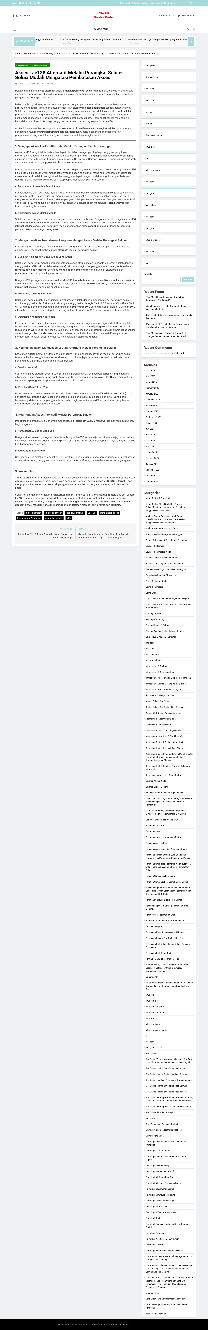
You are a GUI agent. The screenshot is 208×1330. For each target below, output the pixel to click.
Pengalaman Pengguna (29, 518)
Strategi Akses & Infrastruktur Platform (164, 1130)
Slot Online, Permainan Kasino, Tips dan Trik (166, 1091)
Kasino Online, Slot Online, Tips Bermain (164, 707)
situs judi (150, 995)
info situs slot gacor (155, 660)
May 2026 (150, 370)
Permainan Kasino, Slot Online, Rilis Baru (165, 938)
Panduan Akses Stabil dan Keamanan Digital (166, 849)
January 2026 (152, 394)
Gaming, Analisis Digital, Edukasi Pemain (165, 631)
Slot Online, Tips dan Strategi (159, 1112)
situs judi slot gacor (155, 1006)
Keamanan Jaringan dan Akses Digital (163, 775)
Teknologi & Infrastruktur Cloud (160, 1177)
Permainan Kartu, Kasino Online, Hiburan (165, 932)
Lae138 (91, 512)
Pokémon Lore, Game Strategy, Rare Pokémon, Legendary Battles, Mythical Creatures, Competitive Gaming (167, 967)
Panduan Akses (153, 831)
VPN (69, 518)
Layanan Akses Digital (156, 781)
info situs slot (152, 654)
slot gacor (150, 88)
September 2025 (153, 417)
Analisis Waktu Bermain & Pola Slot (162, 528)
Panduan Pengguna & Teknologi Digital (164, 900)
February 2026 (152, 388)
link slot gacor (152, 77)
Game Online (152, 593)
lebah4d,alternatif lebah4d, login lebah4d (164, 792)
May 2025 (150, 440)
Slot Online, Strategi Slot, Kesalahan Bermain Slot (169, 1106)
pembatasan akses (109, 512)
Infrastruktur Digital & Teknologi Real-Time (166, 684)
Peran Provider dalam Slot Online (161, 915)
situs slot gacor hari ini (156, 1030)
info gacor (150, 643)
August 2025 (151, 423)
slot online (151, 205)
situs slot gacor (153, 170)
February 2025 (152, 458)
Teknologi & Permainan (156, 1206)
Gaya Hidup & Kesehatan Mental (161, 637)
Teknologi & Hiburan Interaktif (160, 1171)
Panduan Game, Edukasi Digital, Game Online (167, 882)
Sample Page (101, 29)
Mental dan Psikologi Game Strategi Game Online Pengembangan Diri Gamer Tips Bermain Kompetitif (169, 801)
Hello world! (180, 353)
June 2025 (150, 434)
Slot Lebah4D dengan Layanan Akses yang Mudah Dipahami (58, 39)
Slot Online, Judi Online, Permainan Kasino (166, 1068)
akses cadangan (54, 512)
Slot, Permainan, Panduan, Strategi (162, 1124)
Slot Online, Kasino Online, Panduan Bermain (166, 1074)
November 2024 (153, 475)
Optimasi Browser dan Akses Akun (162, 820)
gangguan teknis (75, 512)
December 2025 (153, 399)
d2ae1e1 (21, 83)
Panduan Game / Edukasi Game (160, 876)
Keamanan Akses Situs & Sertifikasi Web (165, 736)
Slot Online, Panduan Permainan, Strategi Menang (169, 1080)
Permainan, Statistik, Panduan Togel (162, 959)
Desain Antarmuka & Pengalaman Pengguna (166, 540)
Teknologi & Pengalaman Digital (161, 1200)
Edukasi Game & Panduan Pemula (161, 557)
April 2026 (150, 376)
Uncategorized (152, 1293)
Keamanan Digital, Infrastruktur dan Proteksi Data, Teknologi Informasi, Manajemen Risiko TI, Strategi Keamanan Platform (169, 757)
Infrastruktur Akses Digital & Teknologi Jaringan (168, 678)
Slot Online (151, 1053)
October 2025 (152, 411)
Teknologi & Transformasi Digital (161, 1212)
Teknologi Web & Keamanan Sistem (162, 1239)
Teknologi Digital (154, 1218)
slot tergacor (152, 1118)
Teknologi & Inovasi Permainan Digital (163, 1183)
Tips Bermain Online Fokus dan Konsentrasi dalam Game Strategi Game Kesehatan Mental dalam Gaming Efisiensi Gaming (169, 1268)
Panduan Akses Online (156, 843)
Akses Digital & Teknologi (158, 498)
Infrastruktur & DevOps (156, 666)
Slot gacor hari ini (154, 135)
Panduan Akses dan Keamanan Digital (163, 837)
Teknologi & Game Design (158, 1165)
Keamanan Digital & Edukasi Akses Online (165, 742)
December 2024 (153, 470)
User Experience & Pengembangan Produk (165, 1299)
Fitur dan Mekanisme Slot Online (161, 575)
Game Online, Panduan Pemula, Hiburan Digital (167, 598)
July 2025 (150, 429)
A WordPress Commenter (158, 353)
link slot (149, 112)
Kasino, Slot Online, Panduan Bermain (163, 713)
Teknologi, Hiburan (154, 1244)
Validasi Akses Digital (156, 1313)
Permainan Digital (154, 926)
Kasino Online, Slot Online (158, 701)
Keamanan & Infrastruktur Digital (161, 719)
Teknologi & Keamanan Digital (160, 1189)
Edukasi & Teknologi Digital (158, 552)
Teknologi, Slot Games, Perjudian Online (164, 1250)
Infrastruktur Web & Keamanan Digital (163, 689)
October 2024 (152, 481)
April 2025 (150, 446)
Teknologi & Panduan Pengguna (160, 1195)
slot (147, 158)
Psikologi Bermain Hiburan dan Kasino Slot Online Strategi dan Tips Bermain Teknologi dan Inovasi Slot (169, 985)
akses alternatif (33, 512)
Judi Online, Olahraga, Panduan (160, 695)
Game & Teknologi (154, 587)
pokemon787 (152, 977)
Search (148, 274)
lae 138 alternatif (39, 199)
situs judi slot (152, 1001)
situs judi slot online (155, 1012)
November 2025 (153, 405)
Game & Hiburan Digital (157, 581)
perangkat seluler (53, 518)
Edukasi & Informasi (155, 546)
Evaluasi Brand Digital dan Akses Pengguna (166, 569)
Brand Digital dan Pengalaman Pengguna (165, 534)
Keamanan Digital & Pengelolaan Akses (164, 748)
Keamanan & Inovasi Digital (158, 724)
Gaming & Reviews (154, 613)
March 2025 (151, 452)
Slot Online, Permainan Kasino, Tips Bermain (166, 1086)
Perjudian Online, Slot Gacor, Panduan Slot (165, 920)
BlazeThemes (122, 1324)
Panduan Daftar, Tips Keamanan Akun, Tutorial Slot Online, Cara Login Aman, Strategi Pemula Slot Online (169, 867)
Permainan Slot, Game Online (159, 953)
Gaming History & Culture (158, 625)
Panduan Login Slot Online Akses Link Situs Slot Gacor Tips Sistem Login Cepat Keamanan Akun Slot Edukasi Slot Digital (168, 890)
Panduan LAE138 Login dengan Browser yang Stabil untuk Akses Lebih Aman (140, 3)
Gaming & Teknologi (155, 619)
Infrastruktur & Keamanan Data (160, 672)
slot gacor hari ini (154, 1047)
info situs (150, 648)
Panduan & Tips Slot (155, 825)
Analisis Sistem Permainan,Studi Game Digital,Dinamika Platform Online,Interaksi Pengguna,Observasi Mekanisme (165, 519)
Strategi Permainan (155, 1136)
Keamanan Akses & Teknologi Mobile (32, 65)
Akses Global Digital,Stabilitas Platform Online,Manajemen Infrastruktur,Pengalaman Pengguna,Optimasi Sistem (166, 507)
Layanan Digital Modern (157, 787)
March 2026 (151, 382)
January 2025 (152, 464)
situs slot (150, 147)
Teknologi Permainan (156, 1233)
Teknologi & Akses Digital (158, 1150)
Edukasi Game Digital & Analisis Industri (165, 563)
